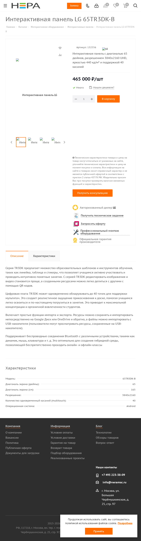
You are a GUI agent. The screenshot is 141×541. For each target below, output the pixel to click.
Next (64, 142)
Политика (12, 442)
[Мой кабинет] (96, 6)
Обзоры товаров (107, 437)
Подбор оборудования (66, 453)
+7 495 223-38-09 (113, 475)
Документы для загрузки (22, 453)
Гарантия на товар (63, 442)
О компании (14, 432)
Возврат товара (61, 448)
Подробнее (125, 523)
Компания (13, 426)
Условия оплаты (62, 432)
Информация (60, 426)
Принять (98, 531)
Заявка (74, 5)
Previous (11, 142)
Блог (99, 426)
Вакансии (12, 437)
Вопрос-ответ (105, 442)
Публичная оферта (19, 448)
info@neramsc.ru (114, 482)
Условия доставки (63, 437)
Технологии (103, 432)
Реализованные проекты (68, 458)
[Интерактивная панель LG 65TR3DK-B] (38, 95)
